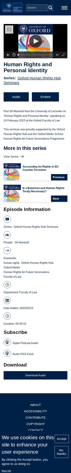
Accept (61, 439)
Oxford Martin (12, 267)
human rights (11, 262)
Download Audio (35, 375)
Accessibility (35, 411)
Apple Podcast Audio (25, 343)
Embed (45, 97)
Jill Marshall (21, 242)
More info (6, 471)
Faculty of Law (12, 276)
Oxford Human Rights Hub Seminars (36, 226)
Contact (35, 430)
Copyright (35, 424)
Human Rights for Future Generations (26, 272)
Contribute (36, 417)
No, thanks (61, 452)
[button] (35, 41)
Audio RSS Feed (23, 354)
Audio (16, 97)
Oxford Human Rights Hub (37, 262)
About (35, 405)
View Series (11, 156)
